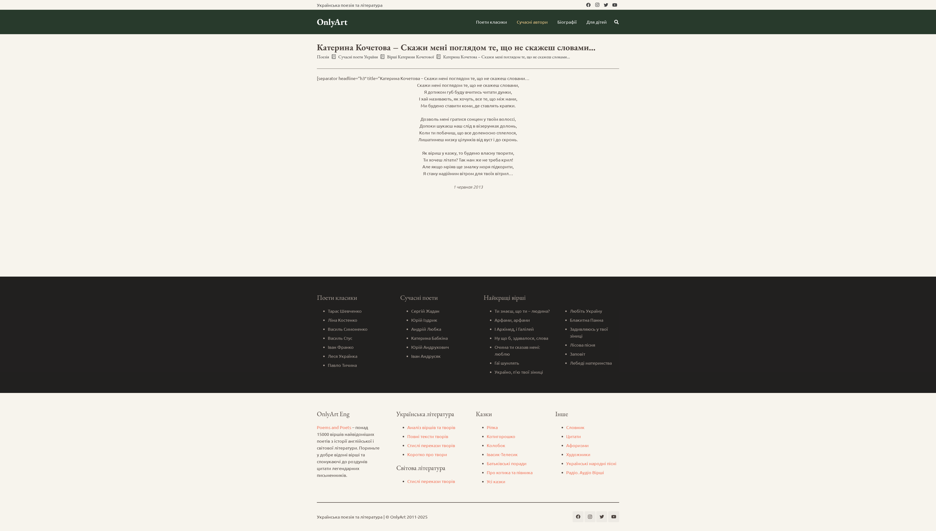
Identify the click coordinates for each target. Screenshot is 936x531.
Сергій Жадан (425, 310)
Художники (578, 454)
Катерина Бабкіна (429, 338)
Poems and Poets (334, 427)
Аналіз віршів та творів (431, 427)
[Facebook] (588, 4)
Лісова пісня (582, 344)
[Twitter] (606, 4)
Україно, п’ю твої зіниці (519, 371)
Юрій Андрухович (430, 347)
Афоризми (577, 445)
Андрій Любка (426, 328)
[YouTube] (614, 4)
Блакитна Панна (586, 319)
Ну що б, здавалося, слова (521, 338)
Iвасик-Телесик (502, 454)
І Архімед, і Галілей (514, 328)
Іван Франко (341, 347)
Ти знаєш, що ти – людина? (522, 310)
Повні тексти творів (427, 436)
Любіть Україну (586, 310)
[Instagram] (597, 4)
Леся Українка (342, 356)
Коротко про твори (427, 454)
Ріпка (492, 427)
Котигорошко (501, 436)
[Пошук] (616, 22)
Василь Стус (340, 338)
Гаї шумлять (507, 362)
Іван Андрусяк (426, 356)
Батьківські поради (506, 463)
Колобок (496, 445)
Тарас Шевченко (345, 310)
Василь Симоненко (348, 328)
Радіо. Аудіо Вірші (585, 472)
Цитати (573, 436)
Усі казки (496, 481)
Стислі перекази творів (431, 445)
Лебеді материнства (591, 362)
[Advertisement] (468, 240)
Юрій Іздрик (424, 319)
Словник (575, 427)
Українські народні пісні (591, 463)
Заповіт (577, 353)
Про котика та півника (510, 472)
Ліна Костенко (342, 319)
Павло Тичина (342, 365)
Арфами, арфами (512, 319)
